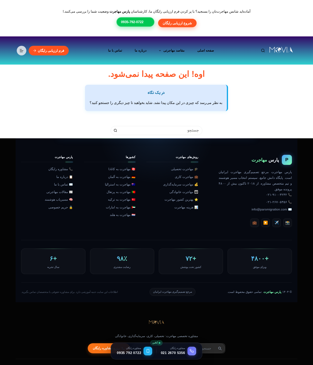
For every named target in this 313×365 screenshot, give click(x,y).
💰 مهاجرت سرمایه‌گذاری (180, 184)
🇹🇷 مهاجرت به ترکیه (121, 199)
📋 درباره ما (64, 177)
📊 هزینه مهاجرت (186, 207)
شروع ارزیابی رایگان (177, 23)
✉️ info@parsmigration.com (272, 209)
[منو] (21, 50)
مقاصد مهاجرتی (174, 50)
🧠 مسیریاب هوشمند (59, 199)
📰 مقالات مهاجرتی (59, 192)
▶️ (265, 223)
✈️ (276, 223)
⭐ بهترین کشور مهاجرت (181, 199)
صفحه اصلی (205, 50)
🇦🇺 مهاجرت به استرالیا (120, 184)
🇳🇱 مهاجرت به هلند (122, 215)
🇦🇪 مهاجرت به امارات (120, 207)
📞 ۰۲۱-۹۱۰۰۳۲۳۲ (279, 194)
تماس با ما (115, 50)
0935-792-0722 (132, 22)
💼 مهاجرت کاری (186, 177)
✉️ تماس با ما (63, 184)
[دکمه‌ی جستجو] (115, 130)
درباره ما (140, 50)
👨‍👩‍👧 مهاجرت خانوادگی (183, 192)
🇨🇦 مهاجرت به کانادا (121, 169)
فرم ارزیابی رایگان (51, 50)
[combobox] (161, 130)
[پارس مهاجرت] (156, 322)
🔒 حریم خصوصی (60, 207)
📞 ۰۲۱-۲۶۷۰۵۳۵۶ (279, 202)
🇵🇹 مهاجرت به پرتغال (121, 192)
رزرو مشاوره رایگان (106, 348)
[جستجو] (263, 50)
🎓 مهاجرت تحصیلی (184, 169)
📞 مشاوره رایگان (60, 169)
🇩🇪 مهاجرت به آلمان (121, 177)
